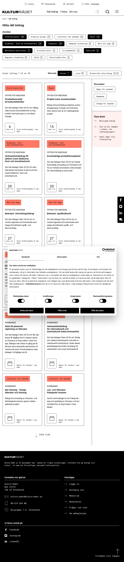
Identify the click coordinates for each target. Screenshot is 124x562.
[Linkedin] (120, 213)
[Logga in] (97, 12)
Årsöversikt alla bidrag (101, 73)
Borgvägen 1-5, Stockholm (25, 510)
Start (4, 19)
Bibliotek (92, 50)
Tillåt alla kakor (97, 310)
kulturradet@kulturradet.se (26, 496)
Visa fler (44, 434)
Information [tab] (62, 257)
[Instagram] (120, 206)
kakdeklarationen (33, 284)
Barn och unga (106, 43)
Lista (77, 73)
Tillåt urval (62, 310)
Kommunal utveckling (79, 43)
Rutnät (63, 73)
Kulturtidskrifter (59, 57)
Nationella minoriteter (17, 50)
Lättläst (70, 4)
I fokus (63, 11)
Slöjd (38, 57)
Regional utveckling (15, 57)
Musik (94, 37)
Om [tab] (98, 257)
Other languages (92, 4)
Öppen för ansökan (104, 89)
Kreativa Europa (40, 37)
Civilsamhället (70, 50)
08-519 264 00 (18, 503)
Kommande (100, 96)
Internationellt (14, 37)
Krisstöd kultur (45, 50)
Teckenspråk (50, 4)
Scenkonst (55, 43)
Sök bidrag (52, 11)
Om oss (73, 11)
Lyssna (31, 4)
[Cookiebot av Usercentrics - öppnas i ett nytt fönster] (104, 250)
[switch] (48, 301)
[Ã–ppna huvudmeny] (117, 11)
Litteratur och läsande (70, 37)
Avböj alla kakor (26, 310)
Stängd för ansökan (105, 103)
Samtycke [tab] (26, 257)
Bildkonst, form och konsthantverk (23, 43)
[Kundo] (120, 219)
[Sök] (108, 12)
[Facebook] (120, 200)
